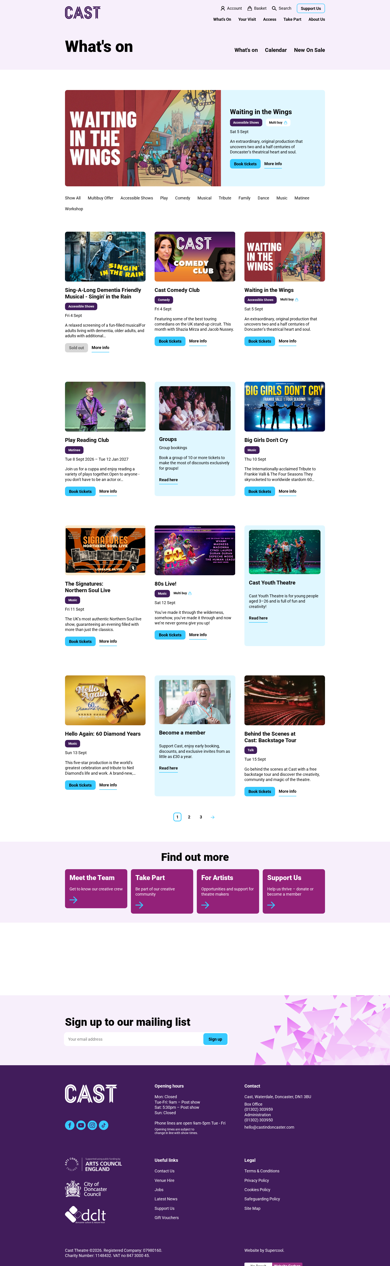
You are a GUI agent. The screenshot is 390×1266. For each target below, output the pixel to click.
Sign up (215, 1039)
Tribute (225, 198)
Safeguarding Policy (262, 1199)
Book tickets (245, 164)
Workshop (74, 208)
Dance (263, 198)
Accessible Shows (137, 198)
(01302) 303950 (258, 1120)
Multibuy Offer (100, 198)
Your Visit (247, 19)
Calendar (276, 50)
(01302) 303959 (258, 1109)
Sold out (76, 347)
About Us (317, 19)
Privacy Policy (256, 1180)
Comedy (182, 198)
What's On (222, 19)
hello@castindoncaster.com (269, 1127)
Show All (73, 198)
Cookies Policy (257, 1189)
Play (164, 198)
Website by (263, 1250)
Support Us (311, 8)
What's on (246, 50)
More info (273, 163)
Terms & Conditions (261, 1171)
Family (245, 198)
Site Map (252, 1208)
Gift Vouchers (167, 1217)
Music (281, 198)
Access (269, 19)
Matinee (302, 198)
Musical (204, 198)
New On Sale (309, 50)
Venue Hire (164, 1180)
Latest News (166, 1199)
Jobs (159, 1189)
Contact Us (164, 1171)
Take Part (292, 19)
